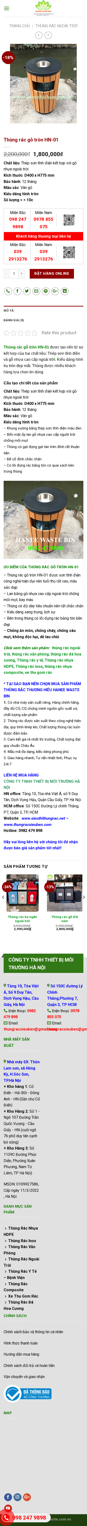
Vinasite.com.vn (57, 1519)
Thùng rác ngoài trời (57, 26)
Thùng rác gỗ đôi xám (64, 919)
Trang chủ (19, 26)
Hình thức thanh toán (21, 1343)
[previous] (3, 907)
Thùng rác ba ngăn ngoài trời (22, 919)
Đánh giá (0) (14, 320)
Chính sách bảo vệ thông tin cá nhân (33, 1332)
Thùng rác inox (29, 666)
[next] (83, 907)
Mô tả (9, 310)
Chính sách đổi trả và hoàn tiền (29, 1365)
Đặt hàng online (51, 273)
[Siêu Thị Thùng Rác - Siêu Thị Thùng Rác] (43, 8)
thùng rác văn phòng (30, 654)
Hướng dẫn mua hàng (21, 1354)
